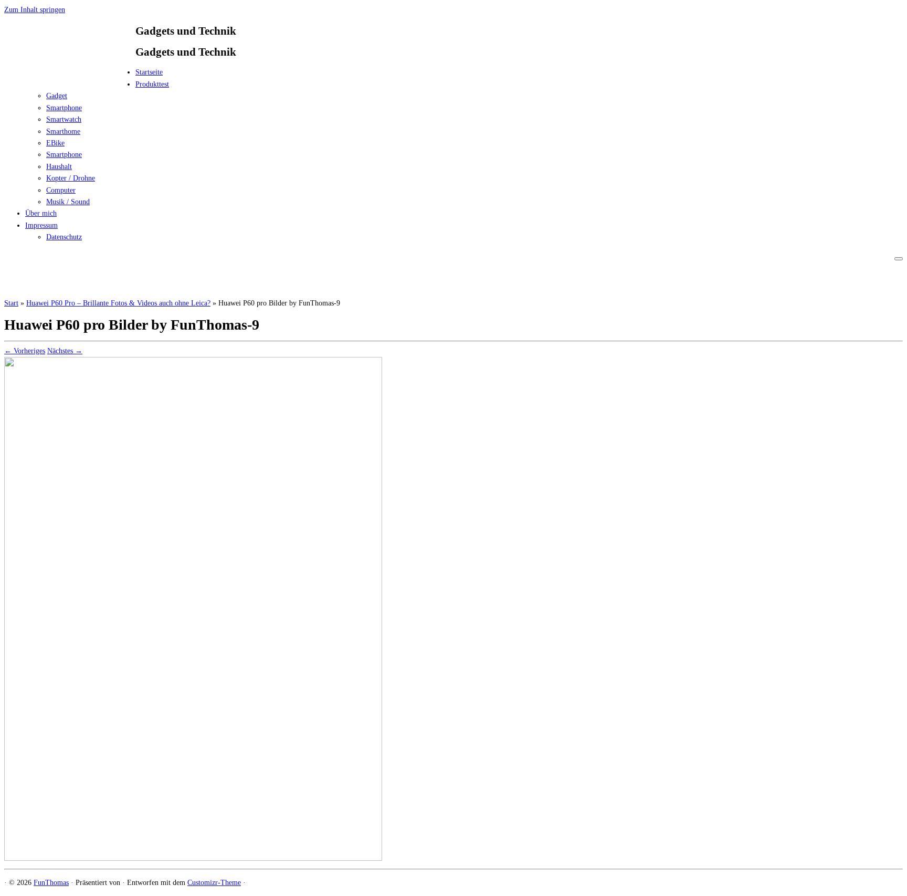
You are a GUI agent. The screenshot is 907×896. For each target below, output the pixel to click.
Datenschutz (64, 237)
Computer (61, 190)
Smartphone (64, 108)
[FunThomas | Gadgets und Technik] (69, 75)
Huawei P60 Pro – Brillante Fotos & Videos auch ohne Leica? (118, 303)
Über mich (41, 213)
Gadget (56, 96)
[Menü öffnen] (898, 258)
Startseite (149, 72)
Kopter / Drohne (70, 178)
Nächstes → (64, 351)
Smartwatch (63, 119)
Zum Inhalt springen (34, 10)
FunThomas (51, 883)
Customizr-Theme (214, 883)
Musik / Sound (68, 202)
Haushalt (59, 167)
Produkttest (152, 84)
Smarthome (63, 131)
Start (11, 303)
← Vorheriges (24, 351)
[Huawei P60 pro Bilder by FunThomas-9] (193, 858)
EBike (55, 143)
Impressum (41, 225)
